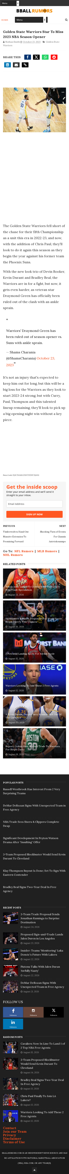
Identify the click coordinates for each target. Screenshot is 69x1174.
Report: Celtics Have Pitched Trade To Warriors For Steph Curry (33, 748)
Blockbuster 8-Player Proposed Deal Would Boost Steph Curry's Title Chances (34, 620)
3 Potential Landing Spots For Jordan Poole (30, 653)
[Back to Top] (34, 1169)
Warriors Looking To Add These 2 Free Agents (32, 685)
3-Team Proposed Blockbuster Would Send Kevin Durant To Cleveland (40, 1063)
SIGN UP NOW (34, 514)
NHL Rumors (13, 555)
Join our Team (15, 1131)
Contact (9, 1128)
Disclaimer (12, 1138)
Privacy (9, 1135)
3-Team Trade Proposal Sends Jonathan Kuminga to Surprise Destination (40, 918)
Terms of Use (14, 1142)
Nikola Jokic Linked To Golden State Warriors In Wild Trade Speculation (33, 588)
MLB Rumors (47, 551)
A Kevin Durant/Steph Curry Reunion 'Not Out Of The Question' (33, 716)
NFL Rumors (23, 551)
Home (4, 20)
